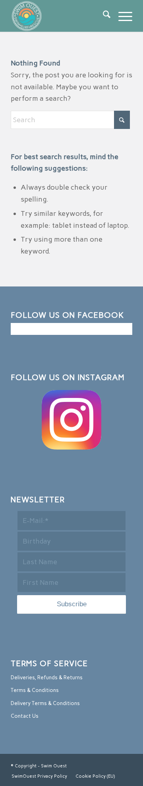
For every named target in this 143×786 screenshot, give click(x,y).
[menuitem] (102, 16)
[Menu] (121, 16)
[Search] (102, 16)
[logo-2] (59, 16)
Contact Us (25, 716)
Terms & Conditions (35, 690)
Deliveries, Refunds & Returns (47, 677)
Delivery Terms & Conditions (45, 703)
